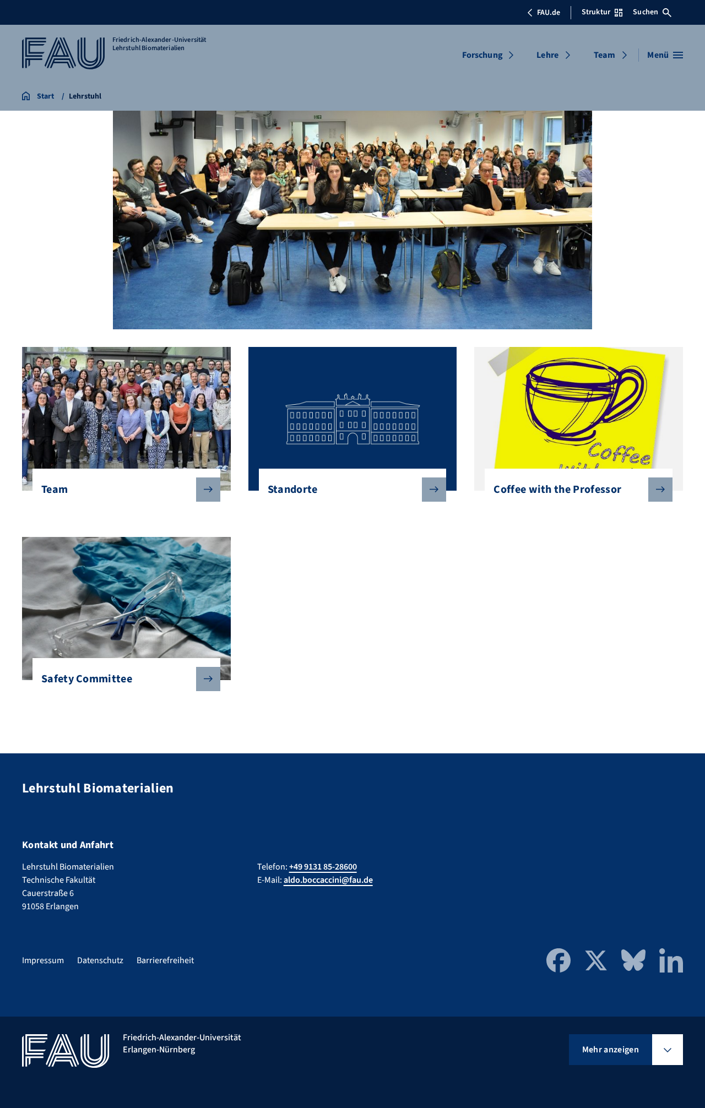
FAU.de (548, 12)
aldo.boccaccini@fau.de (328, 880)
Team (604, 55)
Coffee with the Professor (557, 489)
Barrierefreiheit (165, 960)
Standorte (293, 489)
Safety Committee (86, 679)
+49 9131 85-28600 (323, 867)
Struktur (596, 12)
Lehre (547, 55)
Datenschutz (100, 960)
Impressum (43, 960)
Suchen (645, 12)
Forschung (482, 55)
